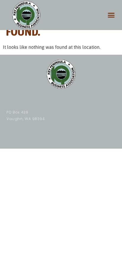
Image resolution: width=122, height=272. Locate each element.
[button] (111, 15)
